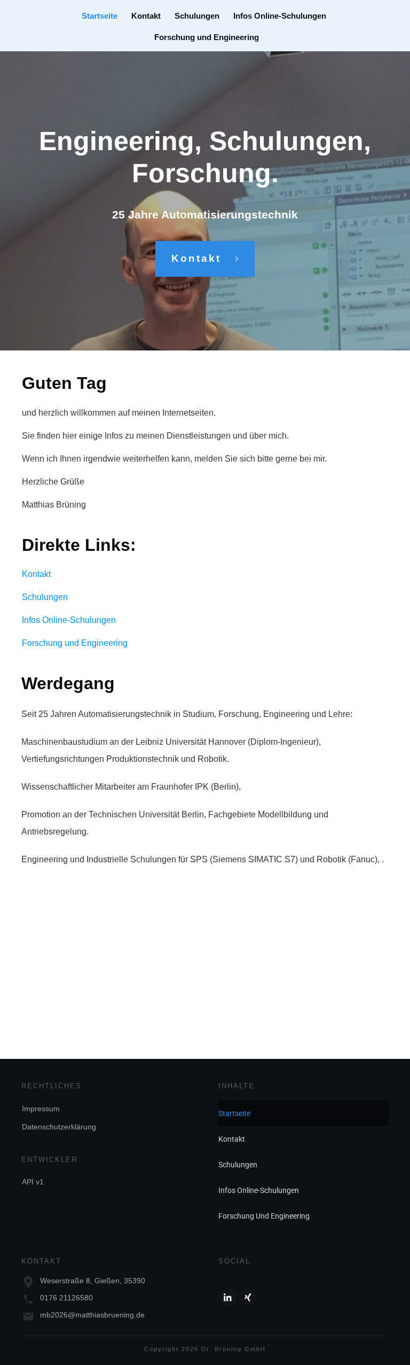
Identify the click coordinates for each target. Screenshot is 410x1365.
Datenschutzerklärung (59, 1126)
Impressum (41, 1108)
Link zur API (44, 970)
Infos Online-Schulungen (69, 620)
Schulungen (45, 597)
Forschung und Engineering (75, 643)
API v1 (33, 1181)
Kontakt (36, 574)
